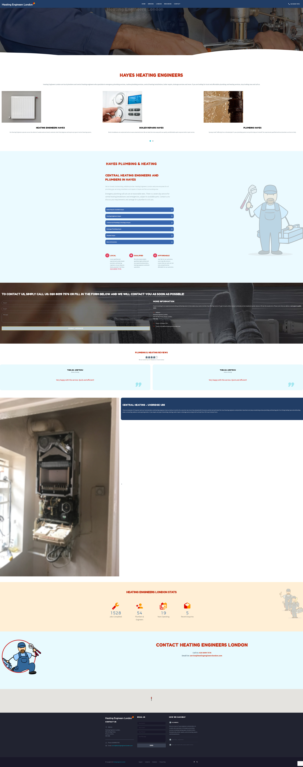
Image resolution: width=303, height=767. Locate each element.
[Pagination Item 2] (152, 141)
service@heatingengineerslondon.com (169, 326)
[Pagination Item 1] (150, 141)
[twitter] (197, 762)
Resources (167, 4)
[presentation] (121, 484)
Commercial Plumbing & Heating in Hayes (119, 222)
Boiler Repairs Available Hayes (115, 209)
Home (143, 4)
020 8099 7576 (294, 4)
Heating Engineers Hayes (114, 216)
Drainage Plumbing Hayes (114, 229)
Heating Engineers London (119, 762)
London (159, 4)
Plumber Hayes (111, 235)
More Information (112, 242)
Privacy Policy (163, 762)
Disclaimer (154, 762)
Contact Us (147, 762)
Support (140, 762)
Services (151, 4)
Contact (177, 4)
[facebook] (194, 762)
